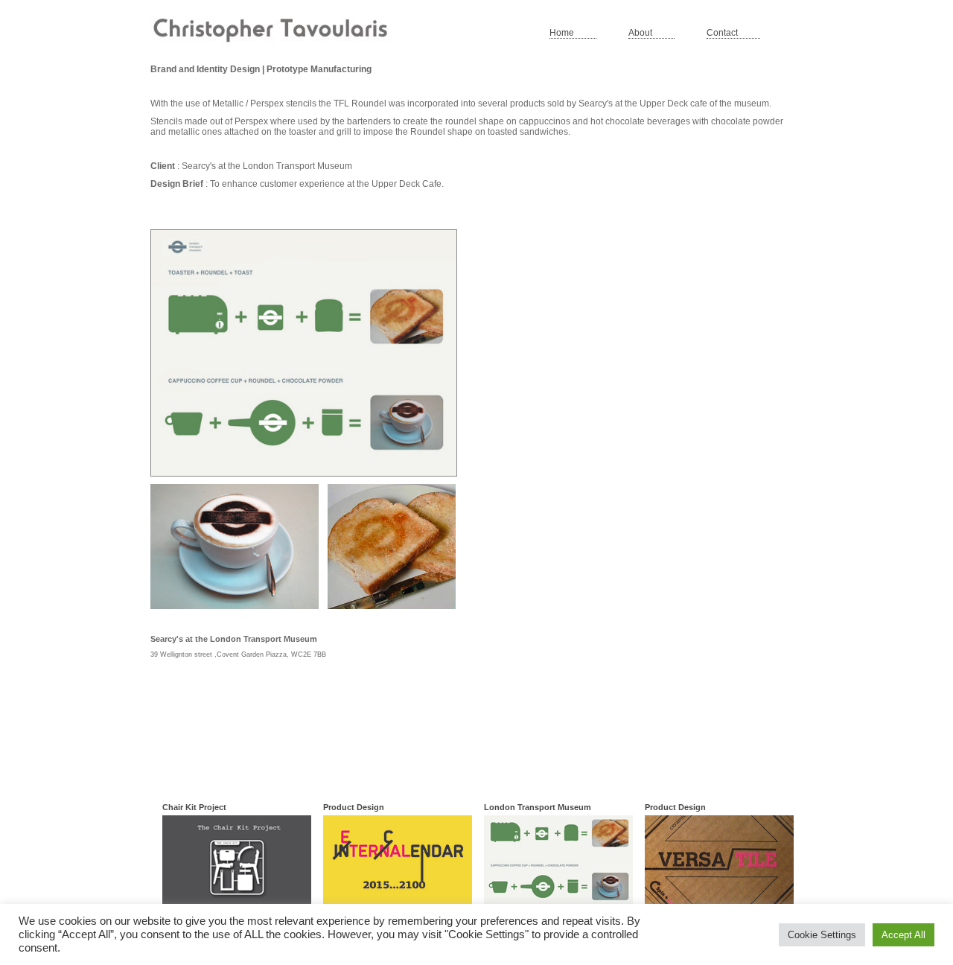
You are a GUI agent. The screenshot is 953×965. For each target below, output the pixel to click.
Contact (722, 33)
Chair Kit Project (194, 807)
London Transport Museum (537, 807)
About (640, 33)
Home (561, 33)
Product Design (353, 807)
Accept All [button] (903, 934)
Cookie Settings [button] (822, 934)
